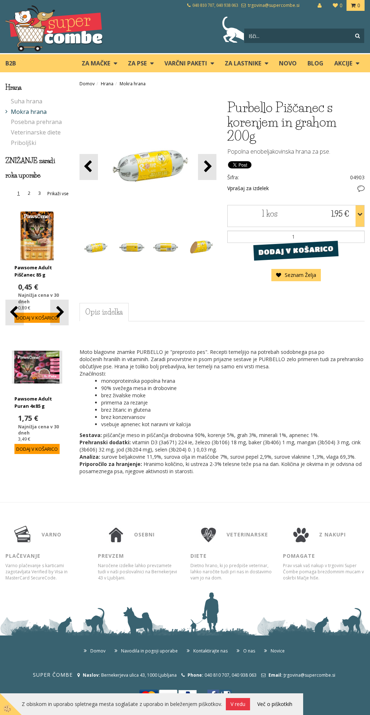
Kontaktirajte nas (210, 651)
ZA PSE (137, 63)
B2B (10, 63)
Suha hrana (26, 101)
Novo (288, 63)
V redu (238, 704)
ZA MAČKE (96, 63)
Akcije (343, 63)
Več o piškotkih (274, 704)
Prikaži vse (58, 193)
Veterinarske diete (36, 132)
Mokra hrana (29, 112)
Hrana (107, 84)
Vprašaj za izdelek (248, 188)
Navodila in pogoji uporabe (149, 651)
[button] (59, 312)
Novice (278, 651)
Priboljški (23, 143)
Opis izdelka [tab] (104, 312)
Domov (87, 84)
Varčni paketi (185, 63)
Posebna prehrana (36, 122)
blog (315, 63)
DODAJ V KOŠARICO (296, 250)
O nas (249, 651)
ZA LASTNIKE (243, 63)
